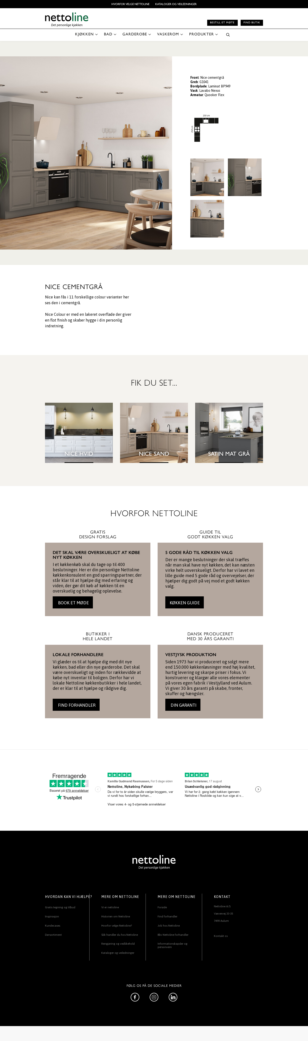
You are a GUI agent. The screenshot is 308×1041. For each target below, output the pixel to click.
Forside (162, 907)
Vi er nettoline (110, 907)
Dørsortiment (53, 934)
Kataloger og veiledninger (176, 4)
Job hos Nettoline (169, 925)
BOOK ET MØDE (73, 602)
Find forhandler (167, 916)
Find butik (252, 22)
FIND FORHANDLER (76, 705)
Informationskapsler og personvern (172, 945)
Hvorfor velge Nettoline (130, 4)
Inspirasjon (52, 916)
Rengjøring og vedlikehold (118, 943)
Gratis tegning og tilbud (60, 907)
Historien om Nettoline (115, 916)
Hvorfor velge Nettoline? (116, 925)
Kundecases (52, 925)
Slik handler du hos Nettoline (119, 934)
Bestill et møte (222, 22)
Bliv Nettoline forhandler (173, 934)
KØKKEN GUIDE (185, 602)
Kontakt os (221, 936)
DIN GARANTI (183, 705)
